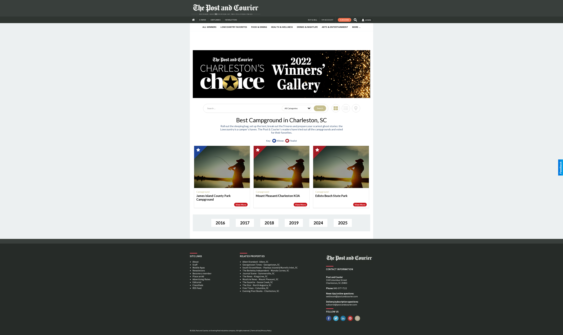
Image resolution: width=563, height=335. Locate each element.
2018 (269, 222)
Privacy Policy (266, 330)
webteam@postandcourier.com (342, 296)
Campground (203, 191)
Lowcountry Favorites (234, 27)
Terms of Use (255, 330)
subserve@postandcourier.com (341, 304)
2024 (318, 222)
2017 (245, 222)
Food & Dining (259, 27)
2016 (220, 222)
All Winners (209, 27)
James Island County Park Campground (213, 197)
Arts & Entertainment (335, 27)
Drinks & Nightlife (307, 27)
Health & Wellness (282, 27)
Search (320, 108)
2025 (342, 222)
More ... (356, 27)
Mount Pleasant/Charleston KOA (278, 195)
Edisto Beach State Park (331, 195)
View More (241, 204)
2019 (294, 222)
